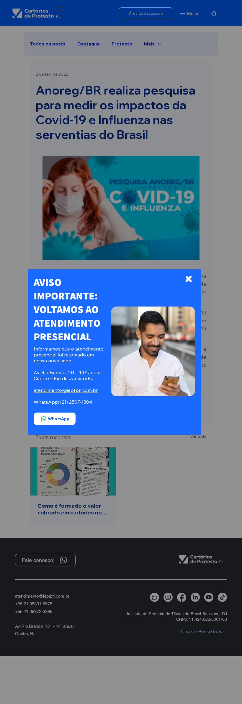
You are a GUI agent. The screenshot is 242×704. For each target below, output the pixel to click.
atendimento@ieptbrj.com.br (66, 390)
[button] (188, 279)
